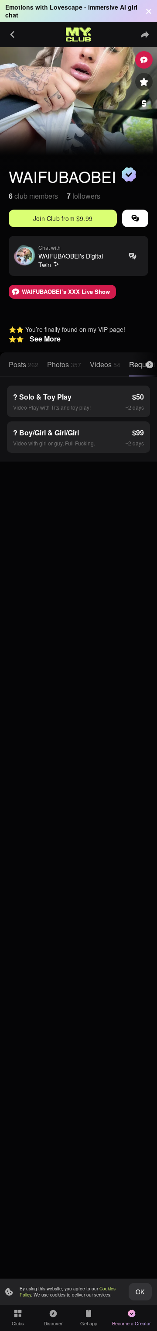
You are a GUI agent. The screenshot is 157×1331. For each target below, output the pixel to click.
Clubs (18, 1323)
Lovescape (66, 7)
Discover (53, 1323)
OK (140, 1291)
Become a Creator (131, 1323)
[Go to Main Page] (78, 34)
